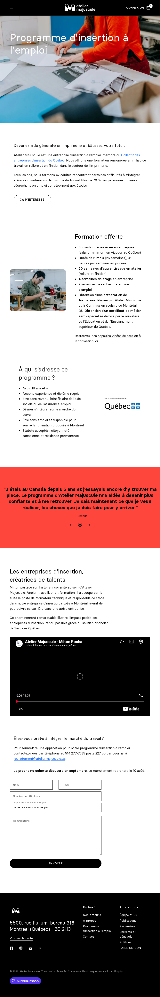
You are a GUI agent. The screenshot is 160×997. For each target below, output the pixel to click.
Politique (125, 942)
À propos (89, 920)
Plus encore (129, 907)
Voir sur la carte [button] (21, 938)
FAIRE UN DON (130, 948)
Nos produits (92, 915)
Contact (88, 936)
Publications (128, 920)
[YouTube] (33, 948)
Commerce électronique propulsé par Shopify (95, 971)
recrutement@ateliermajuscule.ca (39, 758)
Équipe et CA (129, 915)
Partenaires (127, 926)
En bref (89, 907)
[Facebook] (14, 948)
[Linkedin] (42, 948)
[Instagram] (23, 948)
